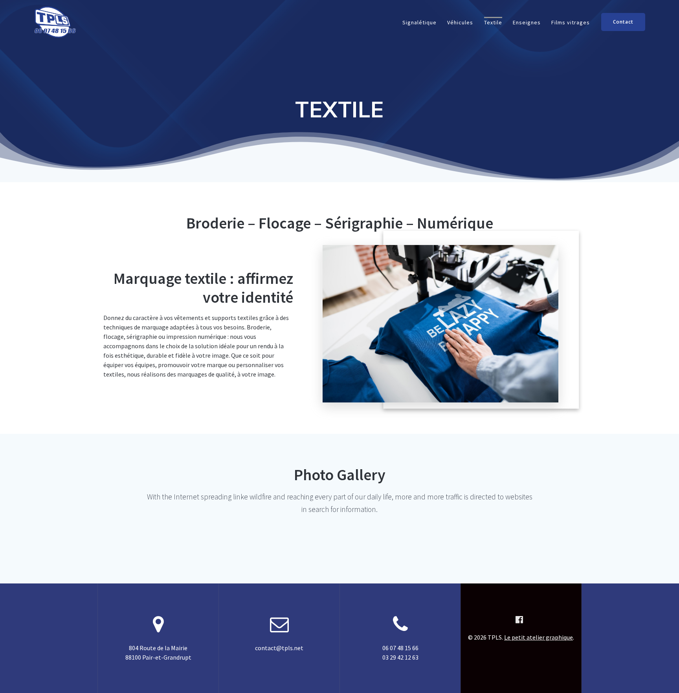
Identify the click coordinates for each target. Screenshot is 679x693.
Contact (623, 21)
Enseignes (527, 22)
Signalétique (419, 22)
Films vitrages (570, 22)
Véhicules (460, 22)
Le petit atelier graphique (538, 637)
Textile (493, 22)
